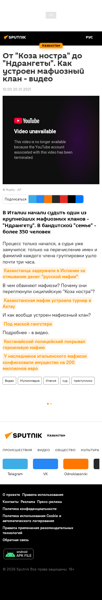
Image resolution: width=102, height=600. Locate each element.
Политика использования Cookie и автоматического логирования (32, 518)
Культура (90, 449)
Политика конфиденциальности (29, 508)
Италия (51, 381)
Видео (9, 381)
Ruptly (10, 190)
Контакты (11, 501)
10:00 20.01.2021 (17, 89)
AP (19, 190)
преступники (83, 381)
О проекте (11, 494)
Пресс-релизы (49, 501)
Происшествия (17, 449)
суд (65, 381)
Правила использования (42, 494)
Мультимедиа (29, 381)
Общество (65, 449)
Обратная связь (16, 539)
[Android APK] (18, 554)
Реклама (28, 501)
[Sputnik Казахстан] (16, 39)
